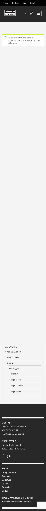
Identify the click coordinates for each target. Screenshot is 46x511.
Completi (15, 374)
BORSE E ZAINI (13, 357)
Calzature (6, 480)
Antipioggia (14, 368)
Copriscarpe (16, 392)
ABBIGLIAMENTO (14, 352)
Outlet (5, 491)
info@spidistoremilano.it (13, 434)
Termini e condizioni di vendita (16, 501)
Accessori (6, 476)
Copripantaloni (17, 386)
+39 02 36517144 (10, 430)
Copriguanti (16, 380)
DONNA (10, 363)
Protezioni (7, 487)
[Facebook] (3, 457)
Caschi (5, 483)
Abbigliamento (9, 472)
